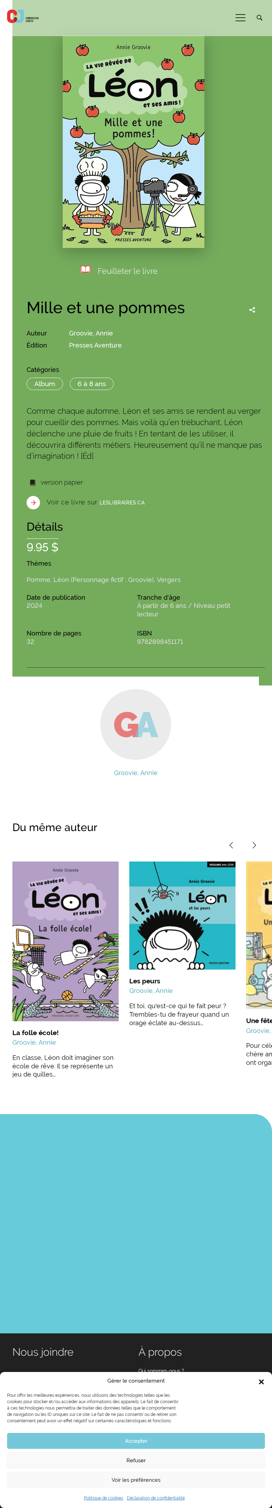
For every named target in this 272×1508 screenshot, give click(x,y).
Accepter (136, 1441)
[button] (261, 1381)
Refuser (136, 1460)
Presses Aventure (95, 345)
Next (254, 845)
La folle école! (35, 1033)
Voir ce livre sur (96, 502)
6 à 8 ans (92, 384)
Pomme (38, 579)
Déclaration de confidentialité (156, 1498)
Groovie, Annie (91, 333)
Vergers (169, 579)
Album (44, 384)
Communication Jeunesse (23, 16)
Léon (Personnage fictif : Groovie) (103, 579)
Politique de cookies (103, 1498)
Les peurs (144, 981)
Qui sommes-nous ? (161, 1371)
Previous (231, 845)
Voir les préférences (136, 1480)
